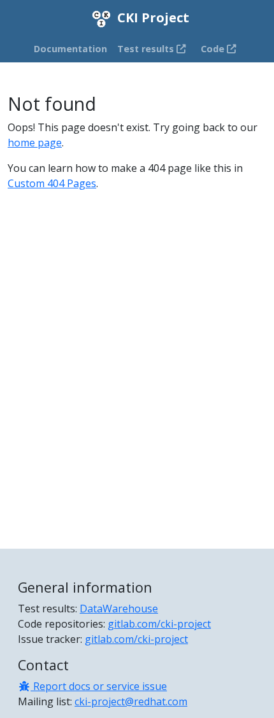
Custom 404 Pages (52, 183)
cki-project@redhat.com (131, 701)
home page (35, 143)
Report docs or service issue (99, 686)
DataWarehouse (119, 609)
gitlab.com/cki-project (159, 624)
